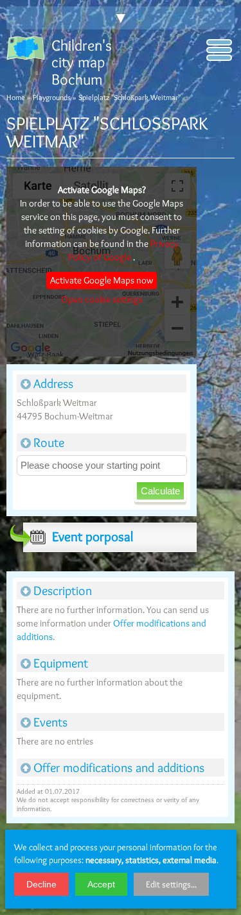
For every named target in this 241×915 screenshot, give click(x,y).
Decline (41, 884)
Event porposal (92, 536)
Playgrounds (52, 97)
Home (15, 97)
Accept (101, 884)
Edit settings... (171, 884)
